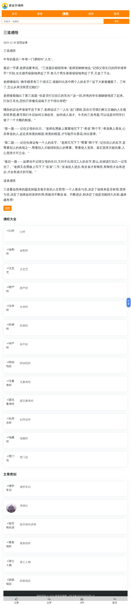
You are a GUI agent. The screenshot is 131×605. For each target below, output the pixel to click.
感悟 (7, 208)
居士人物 (25, 562)
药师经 (24, 325)
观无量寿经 (26, 400)
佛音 (91, 13)
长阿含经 (25, 419)
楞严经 (24, 288)
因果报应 (25, 580)
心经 (22, 231)
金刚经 (24, 250)
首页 (14, 13)
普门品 (24, 457)
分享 (128, 302)
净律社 (24, 505)
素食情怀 (25, 543)
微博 (116, 13)
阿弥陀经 (25, 363)
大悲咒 (24, 269)
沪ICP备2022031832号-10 (81, 595)
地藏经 (24, 438)
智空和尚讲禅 (28, 524)
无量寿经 (25, 382)
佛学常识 (25, 487)
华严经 (24, 344)
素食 (40, 13)
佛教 (65, 13)
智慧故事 (22, 42)
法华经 (24, 306)
